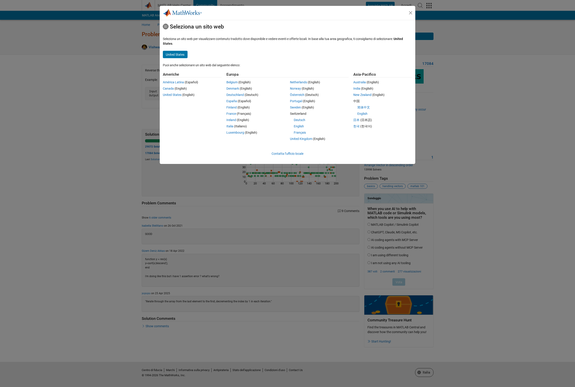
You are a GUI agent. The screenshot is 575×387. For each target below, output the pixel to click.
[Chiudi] (410, 13)
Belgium (232, 82)
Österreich (297, 95)
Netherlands (298, 82)
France (231, 113)
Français (300, 132)
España (231, 101)
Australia (359, 82)
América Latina (173, 82)
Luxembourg (235, 132)
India (356, 88)
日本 (356, 120)
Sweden (295, 107)
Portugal (296, 101)
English (299, 126)
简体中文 (363, 107)
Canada (168, 88)
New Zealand (362, 95)
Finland (231, 107)
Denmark (232, 88)
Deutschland (235, 95)
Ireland (231, 120)
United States (172, 95)
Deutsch (299, 120)
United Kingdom (301, 139)
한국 (356, 126)
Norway (295, 88)
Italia (229, 126)
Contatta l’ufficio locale (287, 153)
